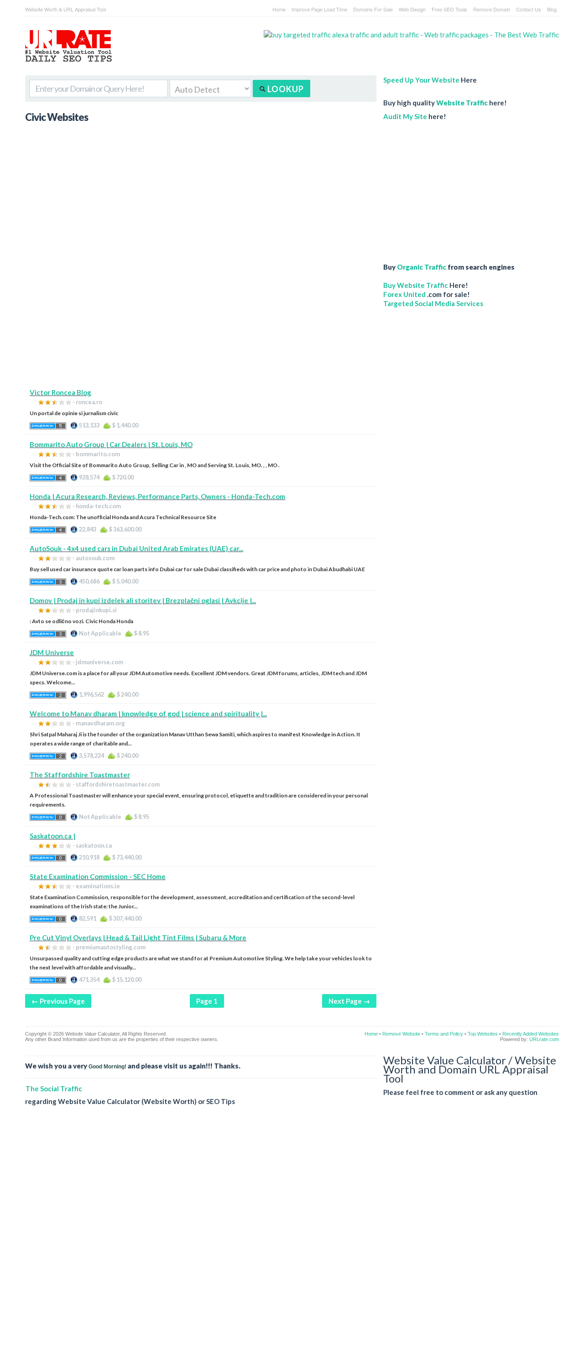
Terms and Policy (444, 1034)
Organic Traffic (421, 267)
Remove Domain (491, 9)
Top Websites (483, 1034)
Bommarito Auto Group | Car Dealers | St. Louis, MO (111, 444)
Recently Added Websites (530, 1034)
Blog (552, 9)
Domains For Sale (373, 9)
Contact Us (528, 9)
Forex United (404, 294)
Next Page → (349, 1001)
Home (279, 9)
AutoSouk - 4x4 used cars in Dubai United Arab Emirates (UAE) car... (136, 548)
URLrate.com (544, 1039)
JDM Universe (52, 652)
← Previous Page (58, 1001)
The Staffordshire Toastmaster (80, 775)
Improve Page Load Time (319, 9)
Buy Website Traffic (415, 285)
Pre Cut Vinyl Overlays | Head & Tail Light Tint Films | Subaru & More (138, 937)
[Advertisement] (200, 324)
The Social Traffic (54, 1088)
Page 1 (207, 1001)
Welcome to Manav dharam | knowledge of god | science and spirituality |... (148, 713)
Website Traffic (462, 103)
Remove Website (401, 1034)
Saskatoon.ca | (52, 836)
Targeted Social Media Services (433, 303)
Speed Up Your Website (421, 80)
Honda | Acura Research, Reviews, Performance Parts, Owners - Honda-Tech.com (157, 496)
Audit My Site (405, 116)
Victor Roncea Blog (60, 392)
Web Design (412, 9)
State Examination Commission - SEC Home (98, 876)
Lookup (285, 89)
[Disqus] (292, 1245)
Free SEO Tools (449, 9)
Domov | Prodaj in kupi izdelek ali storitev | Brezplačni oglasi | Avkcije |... (143, 600)
